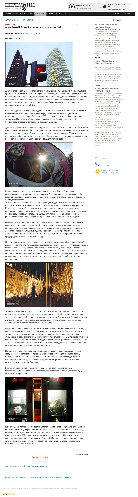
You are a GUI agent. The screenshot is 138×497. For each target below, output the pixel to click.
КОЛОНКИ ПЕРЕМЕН (19, 20)
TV (31, 13)
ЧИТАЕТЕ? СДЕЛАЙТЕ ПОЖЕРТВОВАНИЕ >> (27, 466)
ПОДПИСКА (128, 13)
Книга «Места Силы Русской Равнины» (104, 62)
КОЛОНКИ (40, 13)
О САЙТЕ (117, 13)
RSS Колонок (102, 159)
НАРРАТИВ (10, 25)
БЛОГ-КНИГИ (20, 13)
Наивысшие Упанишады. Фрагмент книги (107, 89)
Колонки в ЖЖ (104, 166)
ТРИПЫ (51, 13)
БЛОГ (61, 13)
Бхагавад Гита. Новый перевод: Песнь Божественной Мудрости (107, 27)
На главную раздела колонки (41, 477)
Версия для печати (82, 25)
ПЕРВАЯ (8, 13)
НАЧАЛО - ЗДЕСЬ (31, 33)
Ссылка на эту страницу (15, 477)
